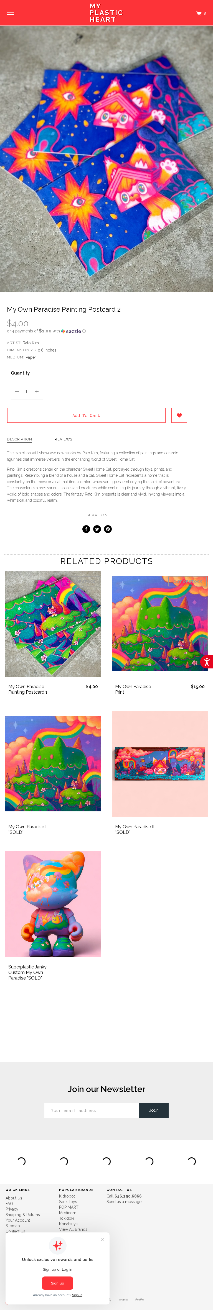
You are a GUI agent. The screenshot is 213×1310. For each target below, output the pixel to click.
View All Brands (73, 1229)
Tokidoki (66, 1218)
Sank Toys (68, 1201)
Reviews (63, 439)
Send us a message (123, 1201)
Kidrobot (67, 1196)
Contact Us (15, 1231)
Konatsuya (68, 1224)
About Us (14, 1198)
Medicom (67, 1213)
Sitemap (13, 1226)
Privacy (12, 1209)
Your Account (18, 1220)
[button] (97, 331)
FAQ (9, 1203)
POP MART (68, 1207)
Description (19, 439)
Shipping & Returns (23, 1214)
